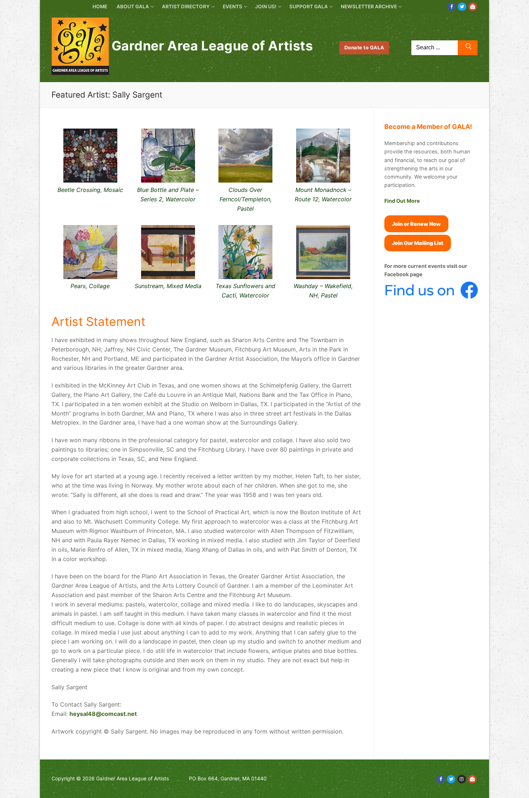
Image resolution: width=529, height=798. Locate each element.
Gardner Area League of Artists (212, 46)
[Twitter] (462, 7)
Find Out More (402, 201)
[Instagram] (461, 779)
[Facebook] (451, 7)
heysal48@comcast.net (103, 713)
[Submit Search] (468, 47)
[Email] (473, 7)
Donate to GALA (364, 47)
